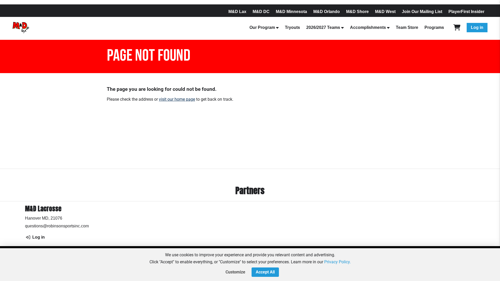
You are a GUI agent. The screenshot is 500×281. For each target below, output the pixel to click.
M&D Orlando (326, 11)
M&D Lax (237, 11)
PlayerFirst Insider (466, 11)
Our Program (262, 27)
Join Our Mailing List (422, 11)
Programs (434, 27)
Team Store (407, 27)
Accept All (265, 272)
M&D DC (261, 11)
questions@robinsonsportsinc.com (57, 226)
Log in (477, 27)
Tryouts (292, 27)
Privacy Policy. (337, 261)
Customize (235, 272)
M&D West (385, 11)
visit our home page (177, 99)
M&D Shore (357, 11)
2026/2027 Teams (323, 27)
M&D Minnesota (291, 11)
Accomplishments (368, 27)
